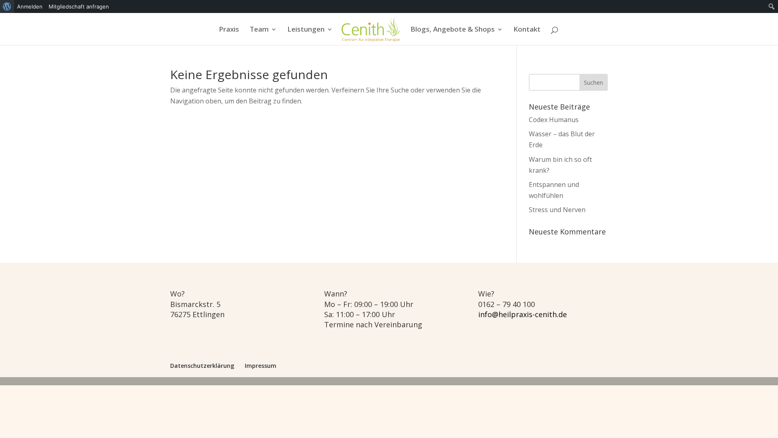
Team (259, 30)
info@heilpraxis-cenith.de (522, 314)
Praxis (229, 30)
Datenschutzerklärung (202, 365)
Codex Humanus (554, 119)
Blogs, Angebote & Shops (452, 30)
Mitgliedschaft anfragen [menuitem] (79, 6)
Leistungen (306, 30)
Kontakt (527, 30)
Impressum (260, 365)
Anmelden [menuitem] (30, 6)
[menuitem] (7, 6)
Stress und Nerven (557, 209)
